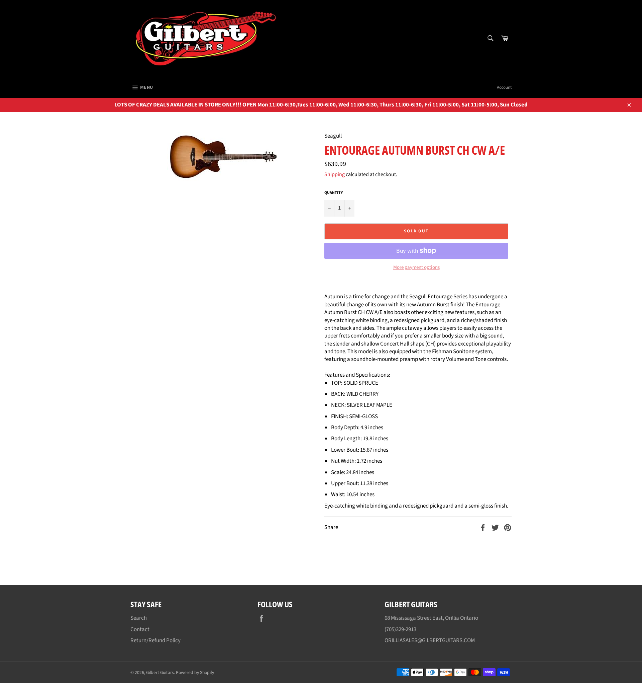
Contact (139, 629)
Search (138, 618)
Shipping (334, 174)
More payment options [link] (416, 267)
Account (504, 87)
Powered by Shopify (195, 672)
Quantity (333, 193)
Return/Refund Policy (155, 640)
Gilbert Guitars (160, 672)
